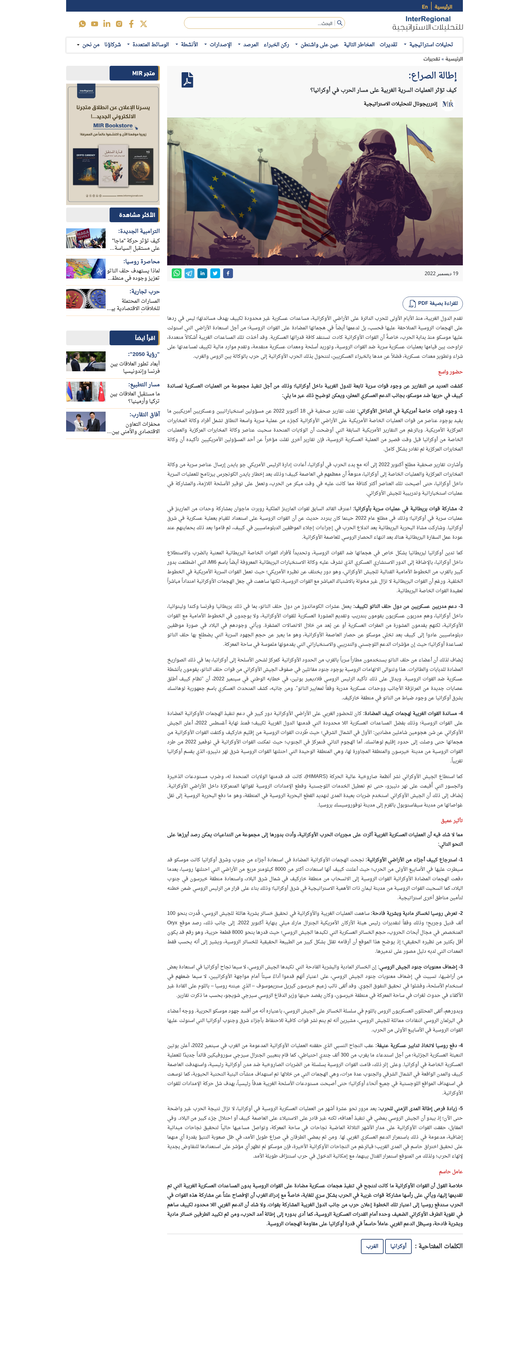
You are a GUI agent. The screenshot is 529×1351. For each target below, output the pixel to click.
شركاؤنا (112, 45)
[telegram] (189, 273)
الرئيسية (443, 6)
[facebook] (131, 23)
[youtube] (94, 23)
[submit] (339, 23)
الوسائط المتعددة (151, 45)
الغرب (372, 1246)
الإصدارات (221, 45)
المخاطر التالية (359, 45)
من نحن (90, 45)
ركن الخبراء (276, 45)
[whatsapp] (177, 273)
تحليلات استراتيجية (431, 45)
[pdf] (187, 80)
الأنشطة (189, 45)
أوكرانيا (398, 1246)
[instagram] (119, 23)
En (425, 6)
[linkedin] (106, 23)
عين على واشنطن (320, 45)
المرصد (251, 45)
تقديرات (389, 45)
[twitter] (143, 23)
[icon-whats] (82, 23)
